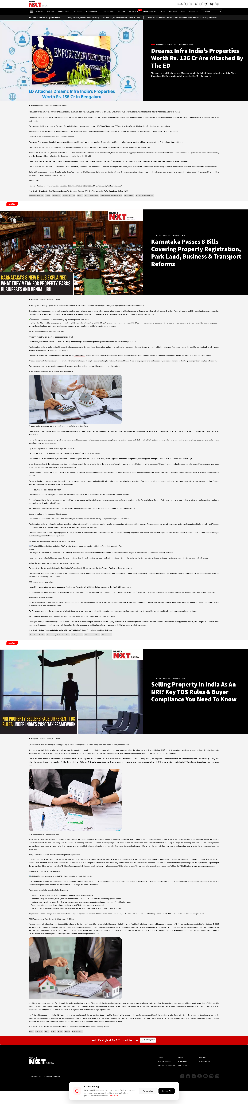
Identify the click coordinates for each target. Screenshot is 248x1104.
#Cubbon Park (107, 635)
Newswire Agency (186, 44)
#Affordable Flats (69, 196)
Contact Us (182, 1061)
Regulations (36, 105)
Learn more (113, 1095)
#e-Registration (77, 635)
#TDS (47, 1031)
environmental (80, 481)
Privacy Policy (204, 1061)
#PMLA (79, 196)
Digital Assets (108, 11)
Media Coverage (164, 1061)
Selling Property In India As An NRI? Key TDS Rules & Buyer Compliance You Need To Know (75, 630)
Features (39, 11)
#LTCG (60, 1031)
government (185, 323)
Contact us (193, 11)
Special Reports (92, 11)
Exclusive (121, 11)
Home (160, 1058)
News (180, 1058)
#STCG (67, 1031)
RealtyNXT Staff (179, 235)
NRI (90, 762)
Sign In (180, 4)
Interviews (173, 11)
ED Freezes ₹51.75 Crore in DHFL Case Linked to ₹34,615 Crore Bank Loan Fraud (191, 18)
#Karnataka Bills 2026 (36, 635)
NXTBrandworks (149, 11)
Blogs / (159, 235)
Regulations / (162, 44)
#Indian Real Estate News (144, 196)
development (202, 440)
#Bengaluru (56, 196)
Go (220, 11)
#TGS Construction (91, 196)
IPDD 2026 (133, 11)
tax (65, 750)
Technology (77, 11)
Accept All (166, 1091)
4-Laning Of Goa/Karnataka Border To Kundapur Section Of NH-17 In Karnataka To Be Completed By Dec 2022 (83, 191)
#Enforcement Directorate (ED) (111, 196)
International (63, 11)
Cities (162, 11)
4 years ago (172, 44)
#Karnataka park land (92, 635)
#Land (48, 196)
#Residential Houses (36, 196)
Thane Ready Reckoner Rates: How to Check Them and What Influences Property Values (117, 18)
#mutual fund (129, 196)
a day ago (166, 235)
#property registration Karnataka (58, 635)
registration (79, 355)
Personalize (148, 1091)
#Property (39, 1031)
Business (50, 11)
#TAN (53, 1031)
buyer (44, 895)
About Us (202, 1058)
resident (43, 862)
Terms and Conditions (166, 1065)
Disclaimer (182, 1065)
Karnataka (75, 622)
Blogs (33, 299)
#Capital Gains (77, 1031)
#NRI (31, 1031)
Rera (183, 11)
